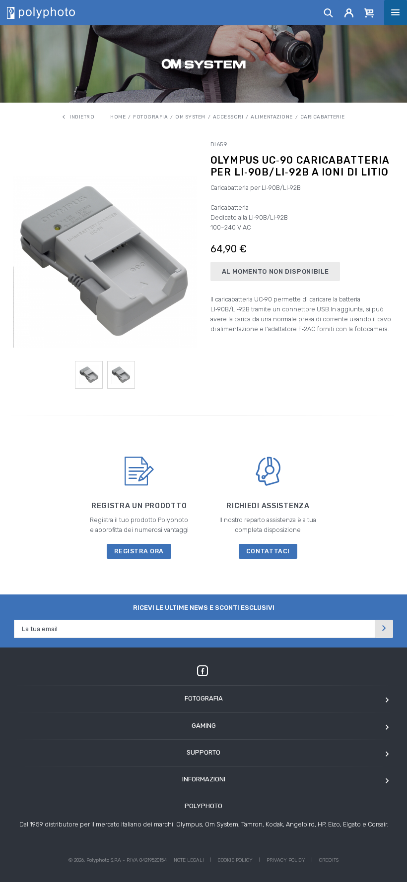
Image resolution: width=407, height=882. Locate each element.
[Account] (349, 12)
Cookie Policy (235, 860)
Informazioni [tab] (203, 779)
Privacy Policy (286, 860)
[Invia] (384, 629)
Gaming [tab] (204, 725)
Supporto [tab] (203, 752)
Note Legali (189, 860)
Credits (329, 860)
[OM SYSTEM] (203, 64)
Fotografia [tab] (204, 698)
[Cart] (369, 12)
